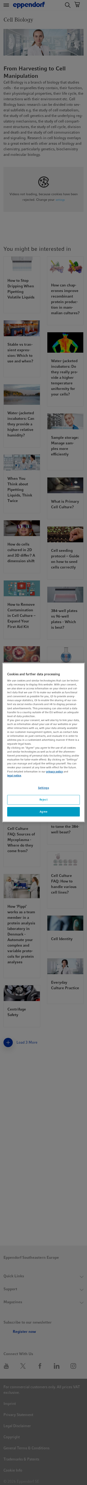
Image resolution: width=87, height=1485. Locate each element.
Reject (43, 799)
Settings (43, 787)
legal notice (14, 775)
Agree (44, 811)
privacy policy (54, 771)
